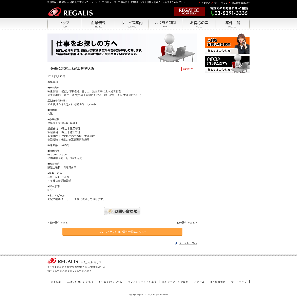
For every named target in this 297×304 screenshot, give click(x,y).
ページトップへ (188, 243)
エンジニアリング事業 (175, 281)
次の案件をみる (186, 222)
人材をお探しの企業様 (80, 281)
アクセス (205, 3)
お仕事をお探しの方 (110, 281)
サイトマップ (221, 3)
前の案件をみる (59, 222)
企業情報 (56, 281)
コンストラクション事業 (142, 281)
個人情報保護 (217, 281)
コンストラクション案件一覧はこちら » (122, 231)
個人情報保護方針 (241, 3)
